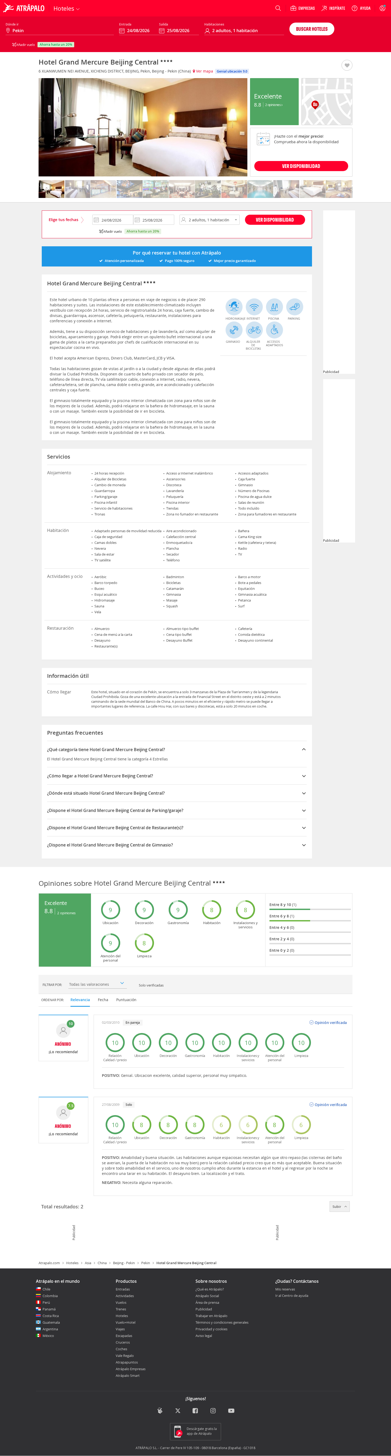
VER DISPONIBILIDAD (301, 166)
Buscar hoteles (312, 29)
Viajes (120, 1329)
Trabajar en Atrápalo (211, 1315)
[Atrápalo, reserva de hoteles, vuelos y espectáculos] (24, 8)
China (102, 1262)
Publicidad (204, 1309)
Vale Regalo (125, 1355)
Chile (46, 1289)
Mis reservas (285, 1289)
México (48, 1335)
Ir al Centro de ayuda (291, 1296)
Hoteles (72, 1262)
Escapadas (124, 1335)
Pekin (145, 1262)
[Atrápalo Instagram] (213, 1411)
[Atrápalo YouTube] (231, 1411)
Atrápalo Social (207, 1295)
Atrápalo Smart (128, 1375)
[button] (347, 66)
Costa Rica (51, 1315)
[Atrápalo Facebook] (196, 1411)
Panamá (49, 1309)
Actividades (125, 1295)
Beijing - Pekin (124, 1262)
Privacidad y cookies (211, 1329)
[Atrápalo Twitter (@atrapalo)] (178, 1411)
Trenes (121, 1309)
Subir (337, 1206)
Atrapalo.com (49, 1262)
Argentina (50, 1329)
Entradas (123, 1289)
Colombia (50, 1295)
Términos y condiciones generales (222, 1322)
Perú (46, 1302)
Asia (88, 1262)
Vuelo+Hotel (125, 1322)
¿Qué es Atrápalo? (210, 1289)
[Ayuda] (361, 8)
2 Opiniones (273, 105)
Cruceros (123, 1342)
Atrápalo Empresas (130, 1368)
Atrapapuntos (127, 1362)
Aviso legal (204, 1335)
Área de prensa (207, 1302)
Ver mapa (204, 71)
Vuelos (121, 1302)
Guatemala (51, 1322)
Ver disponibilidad (275, 219)
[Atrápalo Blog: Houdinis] (160, 1411)
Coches (121, 1349)
